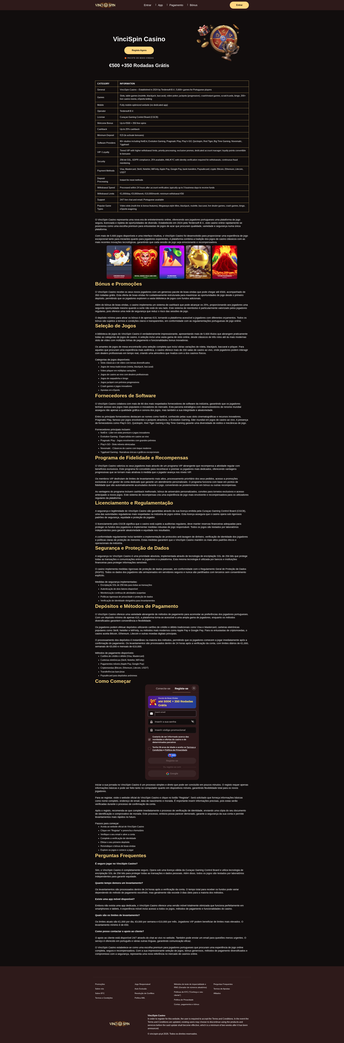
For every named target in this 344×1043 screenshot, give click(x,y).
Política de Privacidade (183, 1000)
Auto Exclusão (141, 989)
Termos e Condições (104, 998)
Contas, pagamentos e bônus (186, 1004)
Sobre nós (99, 989)
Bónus (193, 5)
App (160, 5)
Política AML (140, 998)
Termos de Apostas (222, 989)
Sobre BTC (100, 993)
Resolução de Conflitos (144, 993)
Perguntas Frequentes (223, 984)
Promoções (100, 984)
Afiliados (217, 993)
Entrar (147, 5)
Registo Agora (139, 50)
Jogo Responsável (142, 984)
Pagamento (176, 5)
